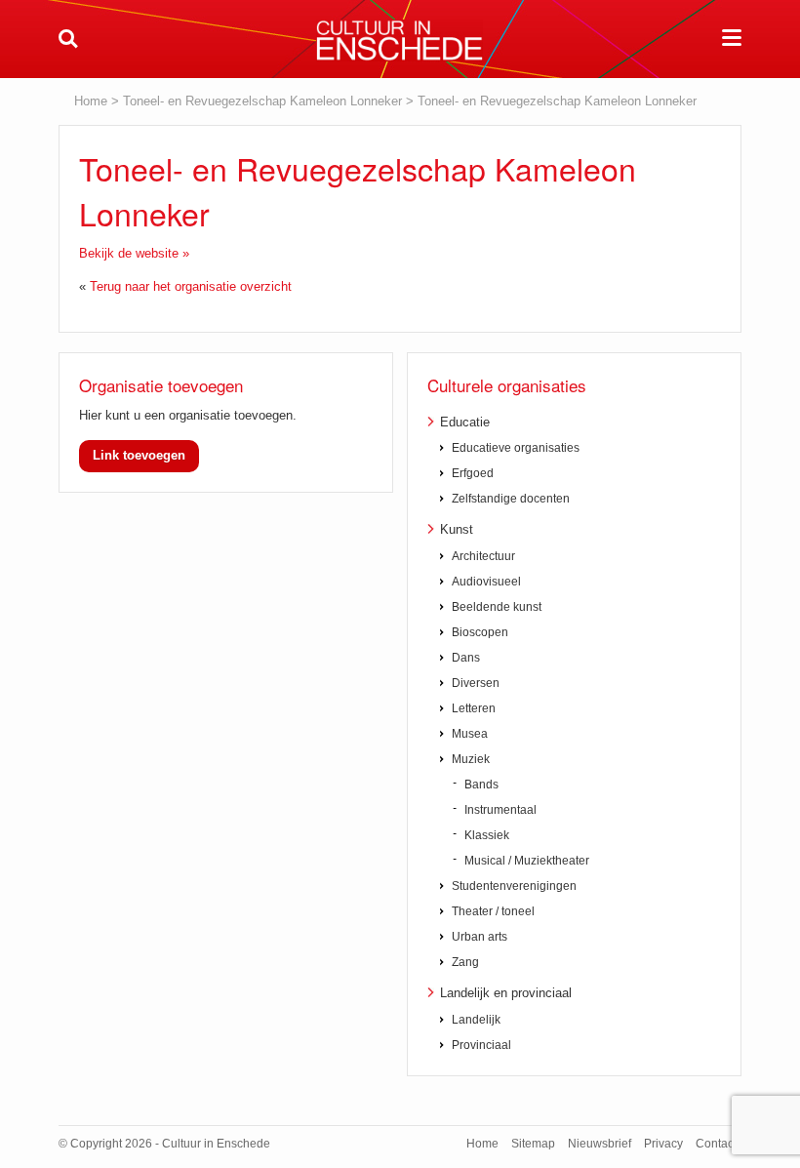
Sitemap (533, 1143)
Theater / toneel (493, 911)
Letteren (474, 708)
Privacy (663, 1143)
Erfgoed (473, 473)
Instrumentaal (500, 810)
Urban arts (479, 937)
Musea (470, 734)
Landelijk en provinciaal (506, 993)
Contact (716, 1143)
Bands (481, 784)
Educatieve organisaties (516, 448)
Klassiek (486, 835)
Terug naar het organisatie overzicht (191, 286)
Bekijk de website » (134, 253)
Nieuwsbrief (599, 1143)
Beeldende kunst (496, 607)
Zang (465, 962)
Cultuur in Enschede (399, 40)
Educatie (465, 422)
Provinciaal (481, 1045)
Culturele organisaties (506, 385)
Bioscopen (480, 632)
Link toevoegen (139, 455)
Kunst (456, 529)
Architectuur (483, 556)
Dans (466, 658)
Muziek (471, 759)
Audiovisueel (486, 581)
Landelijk (476, 1020)
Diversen (476, 683)
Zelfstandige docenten (511, 498)
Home (90, 101)
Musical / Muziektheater (526, 860)
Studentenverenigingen (514, 886)
